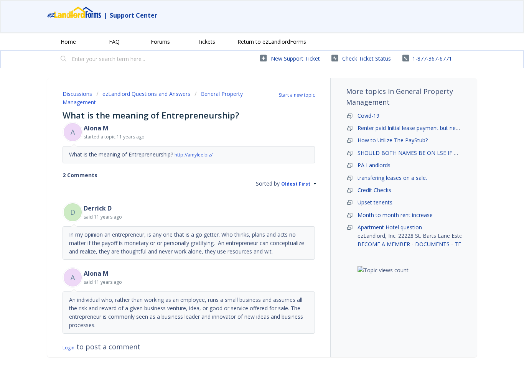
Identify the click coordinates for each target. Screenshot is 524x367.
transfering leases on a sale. (392, 177)
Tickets (206, 41)
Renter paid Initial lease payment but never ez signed (423, 128)
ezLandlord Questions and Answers (146, 93)
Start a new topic (297, 95)
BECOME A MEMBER (384, 244)
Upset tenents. (376, 202)
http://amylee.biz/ (194, 154)
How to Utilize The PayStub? (393, 140)
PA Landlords (374, 165)
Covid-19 (368, 115)
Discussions (77, 93)
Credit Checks (374, 190)
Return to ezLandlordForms (271, 41)
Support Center (133, 15)
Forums (160, 41)
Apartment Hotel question (390, 227)
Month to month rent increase (395, 215)
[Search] (63, 59)
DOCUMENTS (432, 244)
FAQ (114, 41)
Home (68, 41)
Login (68, 347)
